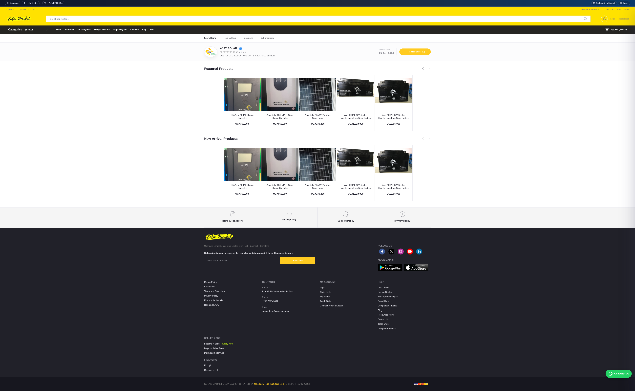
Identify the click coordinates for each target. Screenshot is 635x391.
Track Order (325, 301)
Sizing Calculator (102, 29)
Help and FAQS (211, 305)
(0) (417, 52)
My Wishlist (325, 296)
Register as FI (211, 370)
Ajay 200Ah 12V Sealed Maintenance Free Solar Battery (355, 116)
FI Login (208, 365)
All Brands (69, 29)
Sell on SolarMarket (605, 3)
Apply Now (227, 344)
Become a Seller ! (589, 9)
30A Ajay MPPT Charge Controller (242, 116)
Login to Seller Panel (214, 348)
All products (267, 38)
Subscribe (298, 260)
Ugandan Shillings (27, 9)
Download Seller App (214, 353)
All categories (84, 29)
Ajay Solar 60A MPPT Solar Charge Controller (280, 116)
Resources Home (386, 315)
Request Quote (120, 29)
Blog (144, 29)
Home (58, 29)
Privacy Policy (211, 296)
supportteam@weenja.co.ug (275, 311)
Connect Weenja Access (331, 305)
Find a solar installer (214, 300)
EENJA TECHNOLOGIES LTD (271, 384)
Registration (623, 19)
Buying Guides (385, 292)
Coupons (248, 38)
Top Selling (230, 38)
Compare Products (387, 328)
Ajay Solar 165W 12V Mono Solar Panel (318, 116)
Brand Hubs (383, 301)
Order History (326, 292)
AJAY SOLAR (229, 48)
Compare (14, 3)
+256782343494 (55, 3)
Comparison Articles (387, 305)
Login (625, 3)
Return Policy (210, 282)
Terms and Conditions (214, 291)
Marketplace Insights (388, 296)
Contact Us (209, 286)
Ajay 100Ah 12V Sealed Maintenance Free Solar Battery (393, 116)
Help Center (32, 3)
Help (152, 29)
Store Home (210, 38)
